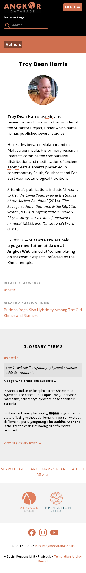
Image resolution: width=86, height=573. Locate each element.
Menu (70, 7)
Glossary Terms (43, 346)
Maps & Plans (55, 469)
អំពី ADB (43, 474)
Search (8, 469)
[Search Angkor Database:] (7, 26)
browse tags (14, 17)
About (78, 469)
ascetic (47, 116)
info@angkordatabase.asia (55, 546)
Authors (13, 44)
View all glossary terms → (23, 442)
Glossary (28, 469)
